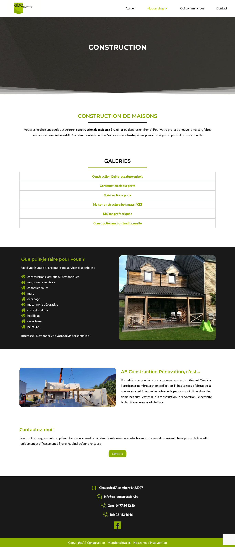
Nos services (155, 8)
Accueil (130, 8)
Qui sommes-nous (192, 8)
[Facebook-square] (117, 525)
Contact (221, 8)
